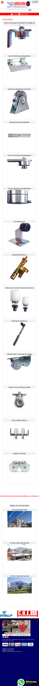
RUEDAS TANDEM (19, 454)
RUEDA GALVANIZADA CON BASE (19, 89)
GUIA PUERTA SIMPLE (19, 420)
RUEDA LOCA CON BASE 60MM (19, 387)
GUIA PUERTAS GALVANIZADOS (19, 56)
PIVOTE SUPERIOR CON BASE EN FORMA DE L (19, 24)
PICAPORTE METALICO (19, 321)
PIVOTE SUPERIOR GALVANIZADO (19, 155)
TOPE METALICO (19, 222)
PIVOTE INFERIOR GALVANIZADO (19, 189)
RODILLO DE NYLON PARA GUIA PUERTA (19, 288)
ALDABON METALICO (19, 255)
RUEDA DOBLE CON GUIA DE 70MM (19, 354)
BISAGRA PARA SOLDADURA (19, 122)
